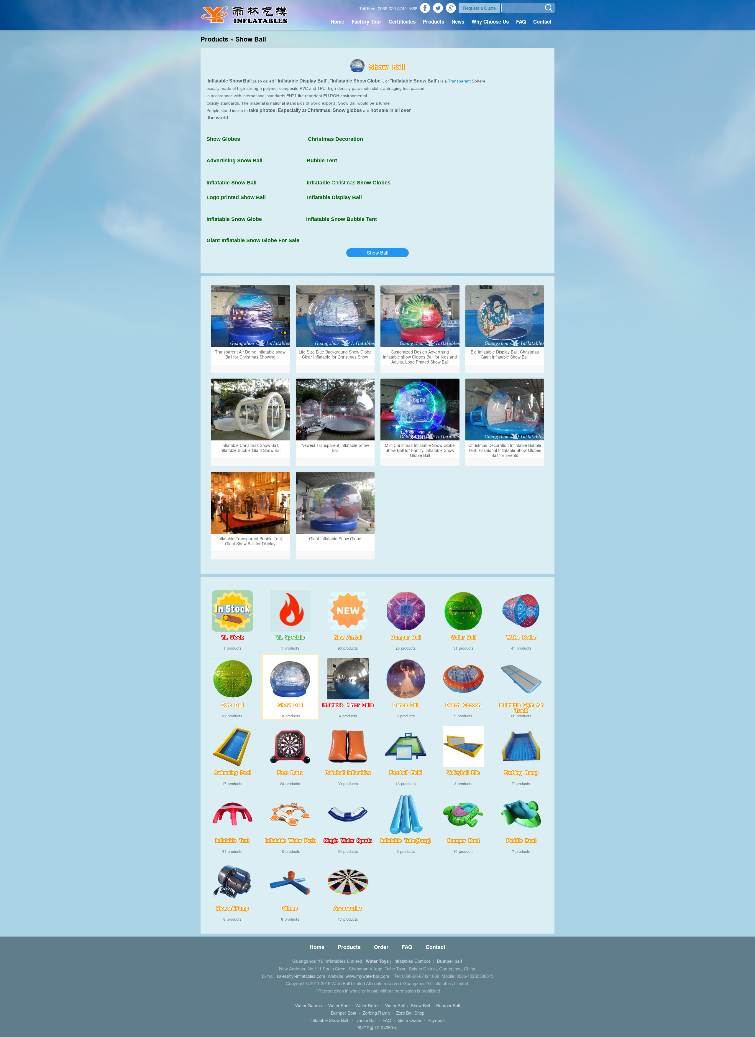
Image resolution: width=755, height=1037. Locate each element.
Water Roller (367, 1005)
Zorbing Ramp (376, 1013)
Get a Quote (409, 1020)
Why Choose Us (490, 21)
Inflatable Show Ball (329, 1020)
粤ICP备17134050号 (377, 1027)
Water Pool (338, 1005)
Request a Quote (479, 8)
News (458, 21)
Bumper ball (450, 961)
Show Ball (377, 252)
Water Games (308, 1005)
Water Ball (395, 1005)
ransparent (460, 81)
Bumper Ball (448, 1005)
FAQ (521, 21)
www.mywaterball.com (367, 976)
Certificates (402, 21)
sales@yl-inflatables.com (301, 976)
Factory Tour (366, 21)
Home (337, 21)
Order (381, 947)
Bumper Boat (343, 1013)
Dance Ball (365, 1020)
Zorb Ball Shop (410, 1013)
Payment (436, 1020)
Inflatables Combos (412, 961)
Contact (542, 21)
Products (433, 21)
